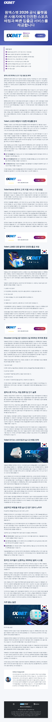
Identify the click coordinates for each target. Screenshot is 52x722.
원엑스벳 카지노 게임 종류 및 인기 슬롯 (17, 59)
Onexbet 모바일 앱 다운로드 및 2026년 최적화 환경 (20, 56)
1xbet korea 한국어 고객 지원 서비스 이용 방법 (19, 52)
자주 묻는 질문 (11, 68)
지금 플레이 (40, 35)
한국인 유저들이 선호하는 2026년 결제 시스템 (19, 66)
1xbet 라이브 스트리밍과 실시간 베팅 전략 (18, 61)
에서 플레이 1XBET (39, 180)
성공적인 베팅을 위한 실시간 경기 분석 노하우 (19, 64)
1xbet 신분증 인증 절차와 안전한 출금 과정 (18, 54)
